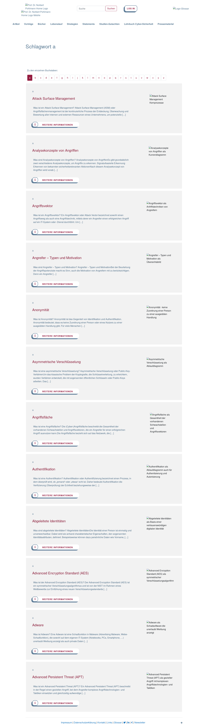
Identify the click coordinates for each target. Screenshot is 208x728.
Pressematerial (166, 24)
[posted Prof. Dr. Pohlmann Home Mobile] (36, 13)
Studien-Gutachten (109, 24)
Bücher (42, 24)
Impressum (66, 722)
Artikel (16, 24)
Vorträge (28, 24)
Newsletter (139, 722)
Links (109, 722)
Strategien (72, 24)
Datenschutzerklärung (85, 722)
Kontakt (101, 722)
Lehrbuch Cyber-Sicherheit (138, 24)
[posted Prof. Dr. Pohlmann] (36, 5)
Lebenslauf (56, 24)
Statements (88, 24)
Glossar (118, 722)
